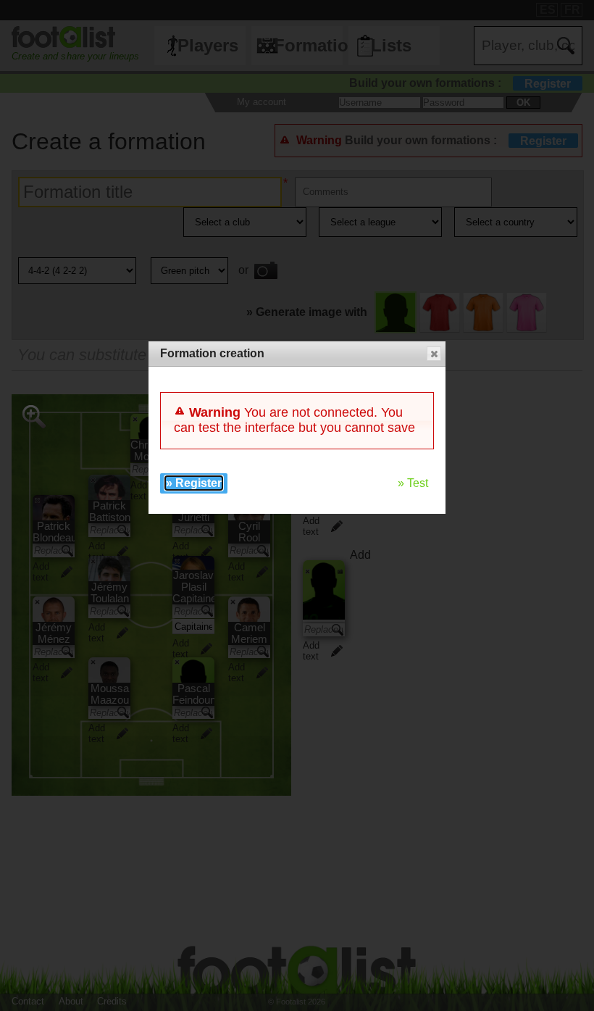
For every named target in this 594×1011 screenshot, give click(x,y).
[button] (434, 353)
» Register (194, 483)
